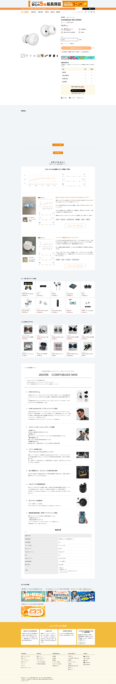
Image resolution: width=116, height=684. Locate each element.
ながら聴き (78, 219)
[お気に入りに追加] (93, 48)
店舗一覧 (53, 12)
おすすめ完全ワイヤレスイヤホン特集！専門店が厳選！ (58, 589)
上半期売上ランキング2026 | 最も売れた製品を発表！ (32, 604)
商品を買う (33, 12)
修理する (47, 12)
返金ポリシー (70, 667)
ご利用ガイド (82, 643)
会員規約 (69, 660)
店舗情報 (54, 660)
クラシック (63, 219)
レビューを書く (59, 145)
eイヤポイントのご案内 (56, 663)
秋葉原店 (64, 72)
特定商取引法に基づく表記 (73, 665)
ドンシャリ (68, 259)
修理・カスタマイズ (40, 658)
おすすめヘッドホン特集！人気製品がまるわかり (81, 589)
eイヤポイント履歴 (55, 661)
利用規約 (69, 663)
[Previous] (21, 34)
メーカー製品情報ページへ (30, 367)
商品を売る (40, 12)
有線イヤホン (23, 658)
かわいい (87, 219)
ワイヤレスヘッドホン (25, 660)
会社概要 (54, 656)
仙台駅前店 (64, 81)
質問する (56, 153)
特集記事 (58, 12)
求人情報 (54, 658)
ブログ (86, 8)
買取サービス (78, 8)
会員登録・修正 (55, 665)
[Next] (57, 34)
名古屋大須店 (65, 78)
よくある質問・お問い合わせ (73, 658)
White (63, 39)
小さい (83, 219)
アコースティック (70, 219)
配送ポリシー (70, 669)
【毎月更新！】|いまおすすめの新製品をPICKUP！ (32, 589)
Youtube (92, 8)
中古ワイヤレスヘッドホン (26, 667)
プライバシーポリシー (72, 661)
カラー (62, 36)
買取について (39, 656)
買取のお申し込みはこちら (78, 90)
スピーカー (23, 665)
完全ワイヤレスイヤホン (71, 17)
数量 (62, 43)
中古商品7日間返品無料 (41, 663)
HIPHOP (58, 259)
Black (80, 39)
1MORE (63, 17)
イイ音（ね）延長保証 (41, 661)
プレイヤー (23, 663)
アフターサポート (40, 660)
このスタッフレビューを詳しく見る (75, 225)
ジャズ (57, 219)
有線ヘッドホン (24, 661)
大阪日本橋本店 (65, 75)
